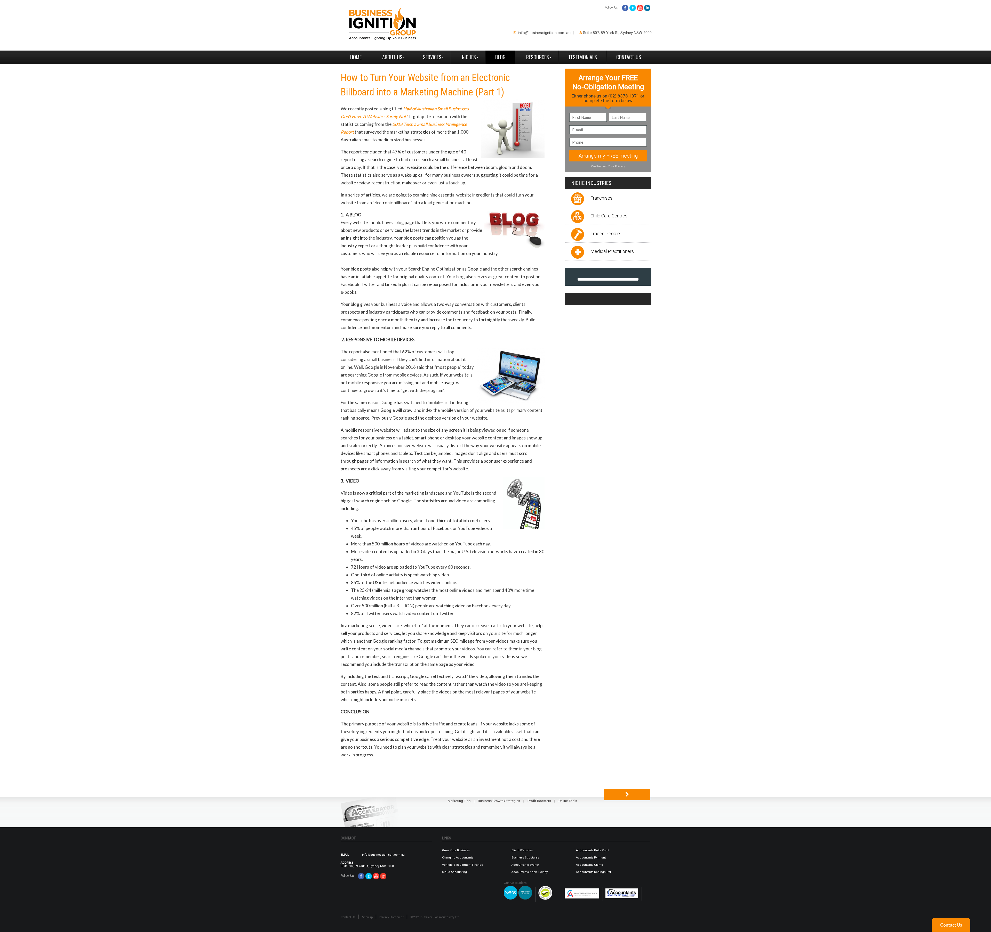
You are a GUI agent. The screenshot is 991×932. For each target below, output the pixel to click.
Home (356, 57)
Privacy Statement (391, 917)
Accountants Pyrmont (591, 857)
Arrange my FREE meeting (608, 156)
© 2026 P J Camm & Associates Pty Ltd (434, 917)
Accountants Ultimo (589, 864)
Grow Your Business (456, 850)
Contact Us (628, 57)
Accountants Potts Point (592, 850)
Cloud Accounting (454, 872)
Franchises (601, 198)
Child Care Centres (608, 215)
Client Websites (522, 850)
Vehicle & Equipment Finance (462, 864)
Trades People (605, 233)
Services (432, 57)
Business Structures (525, 857)
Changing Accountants (457, 857)
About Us (392, 57)
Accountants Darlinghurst (593, 872)
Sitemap (367, 917)
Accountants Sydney (525, 864)
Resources (537, 57)
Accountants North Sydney (530, 872)
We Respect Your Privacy (608, 166)
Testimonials (582, 57)
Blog (500, 57)
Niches (469, 57)
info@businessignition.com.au (544, 32)
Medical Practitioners (612, 251)
